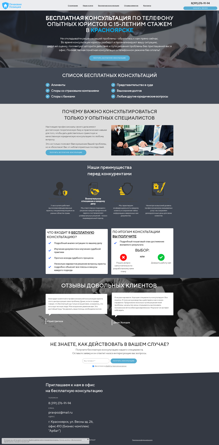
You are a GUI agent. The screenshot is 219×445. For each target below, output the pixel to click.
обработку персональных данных (116, 366)
